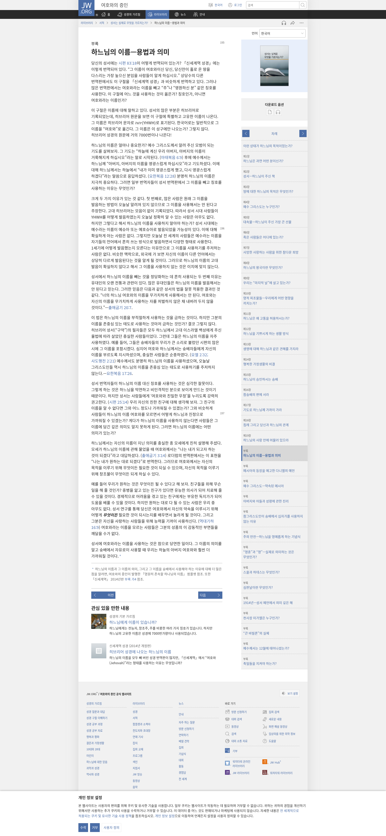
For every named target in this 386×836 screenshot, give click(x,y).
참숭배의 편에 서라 (256, 392)
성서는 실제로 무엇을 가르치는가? (129, 23)
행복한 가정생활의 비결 (259, 361)
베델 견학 (184, 741)
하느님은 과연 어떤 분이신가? (263, 158)
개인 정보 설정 (165, 815)
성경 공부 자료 (94, 730)
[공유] (292, 23)
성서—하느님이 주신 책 (259, 174)
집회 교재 (138, 749)
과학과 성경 (92, 768)
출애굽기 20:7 (119, 307)
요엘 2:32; (199, 354)
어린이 (90, 756)
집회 (181, 747)
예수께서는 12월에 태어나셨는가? (266, 646)
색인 (135, 762)
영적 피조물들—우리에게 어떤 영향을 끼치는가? (268, 298)
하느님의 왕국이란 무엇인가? (263, 265)
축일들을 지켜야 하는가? (260, 661)
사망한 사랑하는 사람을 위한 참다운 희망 (271, 250)
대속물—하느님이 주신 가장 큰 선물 (267, 219)
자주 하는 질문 (187, 722)
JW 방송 (137, 774)
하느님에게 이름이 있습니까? (133, 622)
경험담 (182, 772)
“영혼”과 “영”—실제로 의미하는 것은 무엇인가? (268, 552)
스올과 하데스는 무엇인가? (261, 570)
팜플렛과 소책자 (141, 724)
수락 (83, 827)
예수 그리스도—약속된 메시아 (263, 483)
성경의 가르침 (94, 703)
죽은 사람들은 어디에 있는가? (263, 234)
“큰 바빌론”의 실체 (256, 630)
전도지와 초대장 (141, 730)
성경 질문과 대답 (95, 712)
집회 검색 (270, 712)
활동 (181, 766)
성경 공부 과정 (94, 724)
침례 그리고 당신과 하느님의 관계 (266, 422)
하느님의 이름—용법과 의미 (262, 453)
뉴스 (181, 703)
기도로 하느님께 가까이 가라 (262, 407)
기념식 (182, 754)
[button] (128, 14)
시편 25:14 (118, 402)
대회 (181, 760)
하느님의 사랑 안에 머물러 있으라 (266, 438)
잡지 (135, 743)
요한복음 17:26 (119, 373)
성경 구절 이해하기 (96, 718)
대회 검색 (233, 719)
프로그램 (137, 756)
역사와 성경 (92, 774)
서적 (101, 23)
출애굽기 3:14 (153, 455)
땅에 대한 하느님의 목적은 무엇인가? (268, 189)
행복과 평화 (92, 737)
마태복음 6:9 (171, 157)
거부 (95, 827)
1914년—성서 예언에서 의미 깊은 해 (268, 600)
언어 (255, 33)
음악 (135, 787)
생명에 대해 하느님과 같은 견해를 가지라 (271, 346)
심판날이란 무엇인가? (258, 585)
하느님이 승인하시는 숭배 (260, 377)
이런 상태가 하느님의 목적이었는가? (268, 145)
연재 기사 (138, 737)
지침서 (136, 768)
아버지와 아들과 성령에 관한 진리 (266, 498)
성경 (135, 712)
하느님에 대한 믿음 (96, 762)
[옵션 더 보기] (301, 23)
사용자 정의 (111, 827)
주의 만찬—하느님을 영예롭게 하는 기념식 (272, 534)
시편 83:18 (128, 63)
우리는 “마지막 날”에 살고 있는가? (267, 280)
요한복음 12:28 (162, 176)
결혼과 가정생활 (95, 743)
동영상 (136, 781)
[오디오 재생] (283, 23)
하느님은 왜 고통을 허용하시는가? (266, 316)
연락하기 (183, 735)
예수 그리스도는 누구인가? (261, 204)
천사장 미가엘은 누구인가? (261, 615)
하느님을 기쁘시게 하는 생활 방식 (266, 331)
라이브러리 (87, 23)
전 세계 (183, 779)
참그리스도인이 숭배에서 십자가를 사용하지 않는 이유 (273, 517)
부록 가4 (130, 579)
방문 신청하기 (186, 729)
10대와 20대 (93, 749)
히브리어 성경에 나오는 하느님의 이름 (140, 652)
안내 (181, 714)
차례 (274, 133)
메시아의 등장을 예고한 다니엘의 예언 (269, 468)
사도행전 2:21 (102, 361)
